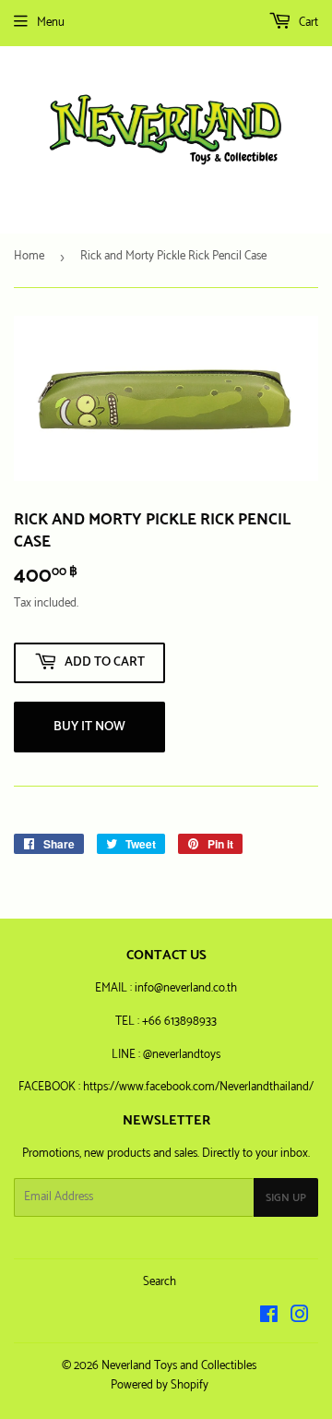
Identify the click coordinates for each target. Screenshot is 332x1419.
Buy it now (89, 727)
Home (29, 256)
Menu (51, 22)
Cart (307, 22)
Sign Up (286, 1198)
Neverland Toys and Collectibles (178, 1366)
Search (159, 1282)
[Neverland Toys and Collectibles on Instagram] (299, 1318)
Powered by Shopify (159, 1385)
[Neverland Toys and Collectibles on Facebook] (269, 1318)
